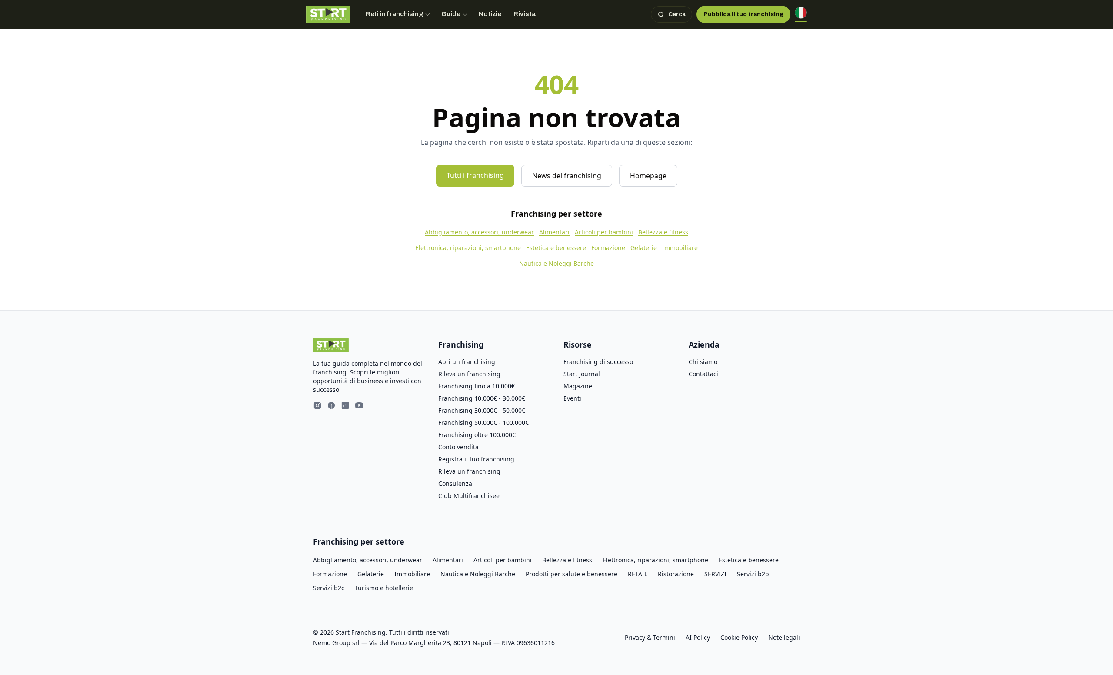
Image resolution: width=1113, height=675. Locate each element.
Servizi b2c (328, 588)
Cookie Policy (739, 637)
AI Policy (698, 637)
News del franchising (566, 175)
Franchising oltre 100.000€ (477, 435)
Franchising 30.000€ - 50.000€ (481, 410)
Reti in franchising (394, 13)
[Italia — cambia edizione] (801, 14)
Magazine (577, 386)
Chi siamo (703, 362)
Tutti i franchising (475, 175)
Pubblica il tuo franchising (743, 14)
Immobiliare (680, 248)
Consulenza (455, 483)
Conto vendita (458, 447)
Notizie (490, 13)
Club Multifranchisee (469, 495)
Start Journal (581, 374)
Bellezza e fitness (663, 232)
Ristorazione (676, 574)
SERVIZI (715, 574)
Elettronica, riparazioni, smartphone (468, 248)
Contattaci (703, 374)
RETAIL (637, 574)
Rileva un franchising (469, 374)
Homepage (648, 175)
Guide (450, 13)
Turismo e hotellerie (384, 588)
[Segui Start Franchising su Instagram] (317, 406)
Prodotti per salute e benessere (571, 574)
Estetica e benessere (556, 248)
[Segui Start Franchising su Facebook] (331, 406)
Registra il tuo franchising (476, 459)
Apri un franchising (466, 362)
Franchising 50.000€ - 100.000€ (483, 422)
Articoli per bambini (604, 232)
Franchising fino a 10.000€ (476, 386)
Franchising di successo (598, 362)
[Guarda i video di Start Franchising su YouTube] (359, 406)
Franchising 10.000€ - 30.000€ (481, 398)
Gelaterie (643, 248)
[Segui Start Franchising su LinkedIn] (345, 406)
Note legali (784, 637)
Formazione (608, 248)
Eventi (572, 398)
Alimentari (554, 232)
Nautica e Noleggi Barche (556, 263)
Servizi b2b (753, 574)
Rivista (524, 13)
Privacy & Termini (650, 637)
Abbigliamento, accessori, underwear (479, 232)
